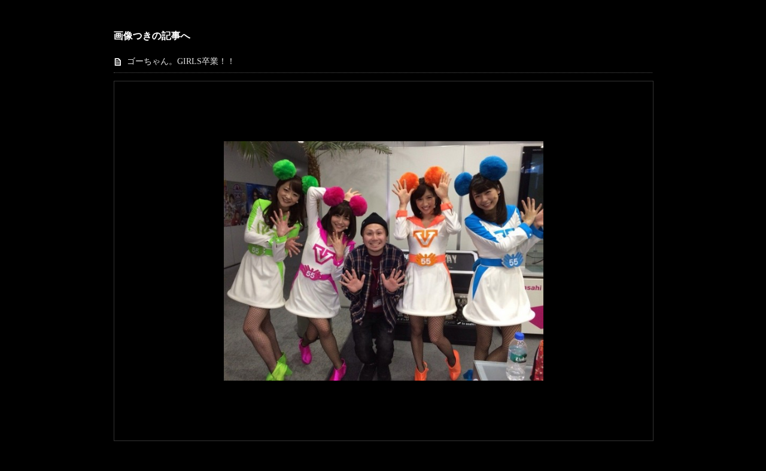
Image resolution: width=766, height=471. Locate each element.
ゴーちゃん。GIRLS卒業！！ (181, 61)
